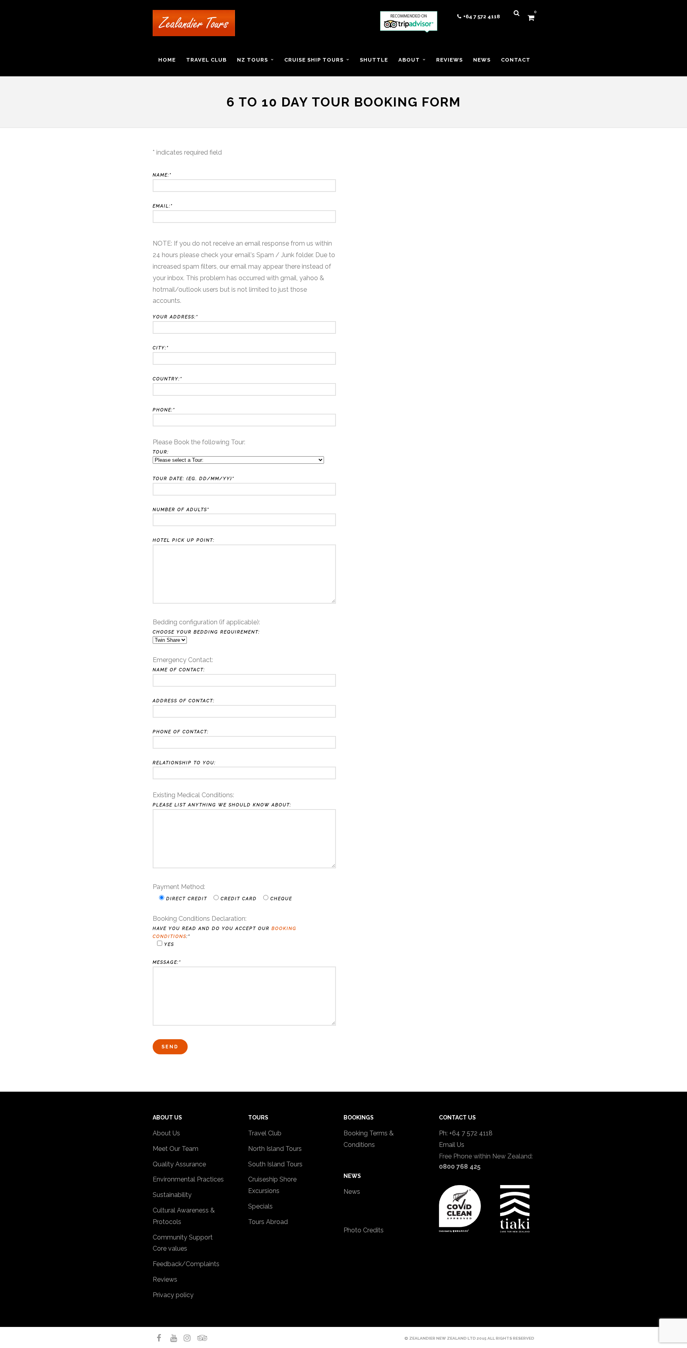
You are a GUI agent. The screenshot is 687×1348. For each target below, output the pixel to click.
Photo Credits (364, 1230)
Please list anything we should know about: (222, 805)
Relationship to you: (184, 762)
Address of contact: (184, 700)
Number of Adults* (181, 509)
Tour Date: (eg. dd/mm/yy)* (193, 478)
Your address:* (175, 317)
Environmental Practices (188, 1179)
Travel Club (264, 1133)
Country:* (167, 379)
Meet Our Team (175, 1148)
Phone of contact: (181, 731)
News (352, 1191)
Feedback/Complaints (186, 1264)
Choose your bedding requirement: (206, 632)
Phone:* (164, 410)
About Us (166, 1133)
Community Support (183, 1237)
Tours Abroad (268, 1222)
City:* (161, 348)
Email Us (451, 1145)
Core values (170, 1248)
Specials (260, 1206)
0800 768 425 (460, 1166)
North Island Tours (275, 1148)
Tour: (161, 452)
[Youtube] (170, 1338)
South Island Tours (275, 1164)
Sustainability (172, 1195)
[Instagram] (184, 1338)
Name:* (162, 175)
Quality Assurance (179, 1164)
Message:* (167, 962)
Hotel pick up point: (184, 540)
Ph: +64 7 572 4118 (466, 1133)
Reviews (165, 1279)
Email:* (163, 206)
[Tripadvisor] (197, 1338)
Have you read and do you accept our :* (225, 936)
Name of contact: (179, 669)
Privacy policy (173, 1295)
